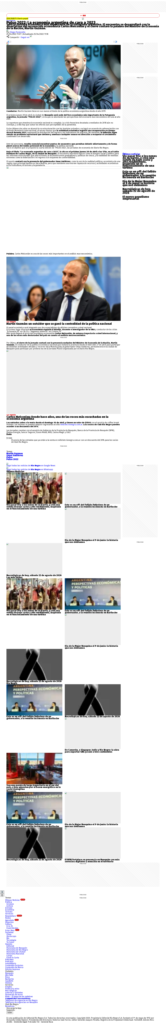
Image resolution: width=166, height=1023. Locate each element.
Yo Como (10, 942)
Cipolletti (9, 981)
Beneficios (9, 1006)
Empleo (8, 987)
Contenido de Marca (14, 967)
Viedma (8, 983)
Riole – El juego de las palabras (19, 996)
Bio (7, 938)
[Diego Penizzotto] (7, 30)
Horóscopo (11, 936)
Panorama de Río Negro (17, 950)
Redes (8, 918)
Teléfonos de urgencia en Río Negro (21, 1000)
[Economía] (83, 19)
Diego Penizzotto (17, 32)
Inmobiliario (10, 963)
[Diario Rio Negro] (16, 1015)
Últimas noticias (131, 154)
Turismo (8, 912)
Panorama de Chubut (15, 952)
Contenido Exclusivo (14, 965)
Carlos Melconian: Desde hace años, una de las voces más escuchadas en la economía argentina (57, 417)
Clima (8, 934)
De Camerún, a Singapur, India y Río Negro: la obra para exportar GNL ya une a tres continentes (92, 751)
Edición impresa (12, 969)
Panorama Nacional (15, 954)
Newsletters (13, 916)
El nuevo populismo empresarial (135, 197)
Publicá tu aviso (12, 989)
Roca (7, 977)
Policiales (9, 959)
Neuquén (9, 973)
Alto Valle (9, 975)
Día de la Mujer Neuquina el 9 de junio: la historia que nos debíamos (139, 183)
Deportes (9, 922)
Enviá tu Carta (12, 957)
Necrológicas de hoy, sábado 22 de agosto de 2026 (138, 191)
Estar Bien (12, 930)
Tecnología (11, 940)
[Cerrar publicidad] (2, 892)
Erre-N (9, 926)
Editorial (10, 946)
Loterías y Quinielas (14, 992)
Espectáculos (12, 928)
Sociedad (9, 932)
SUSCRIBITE (17, 18)
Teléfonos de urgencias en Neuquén (21, 1002)
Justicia (9, 906)
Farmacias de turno (14, 994)
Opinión (8, 944)
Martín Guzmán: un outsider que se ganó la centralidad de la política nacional (59, 323)
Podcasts (9, 961)
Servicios (9, 914)
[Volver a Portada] (83, 15)
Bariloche (9, 979)
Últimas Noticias (15, 900)
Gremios (10, 904)
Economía (10, 20)
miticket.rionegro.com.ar (71, 424)
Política (8, 902)
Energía (8, 908)
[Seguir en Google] (7, 43)
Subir (9, 1012)
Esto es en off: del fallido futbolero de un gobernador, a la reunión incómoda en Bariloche (139, 174)
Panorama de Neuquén (16, 948)
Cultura (8, 924)
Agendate (11, 920)
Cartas (9, 956)
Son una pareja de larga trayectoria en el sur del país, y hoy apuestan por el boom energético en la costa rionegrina (33, 787)
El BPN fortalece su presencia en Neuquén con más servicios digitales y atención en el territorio (92, 860)
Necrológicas (11, 990)
